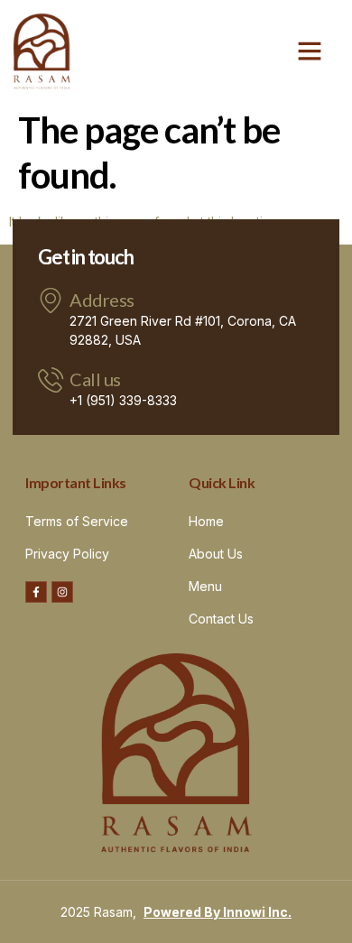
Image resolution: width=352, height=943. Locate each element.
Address (101, 299)
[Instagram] (62, 592)
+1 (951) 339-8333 (123, 400)
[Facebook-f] (36, 592)
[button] (310, 50)
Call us (95, 379)
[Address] (50, 300)
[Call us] (50, 380)
